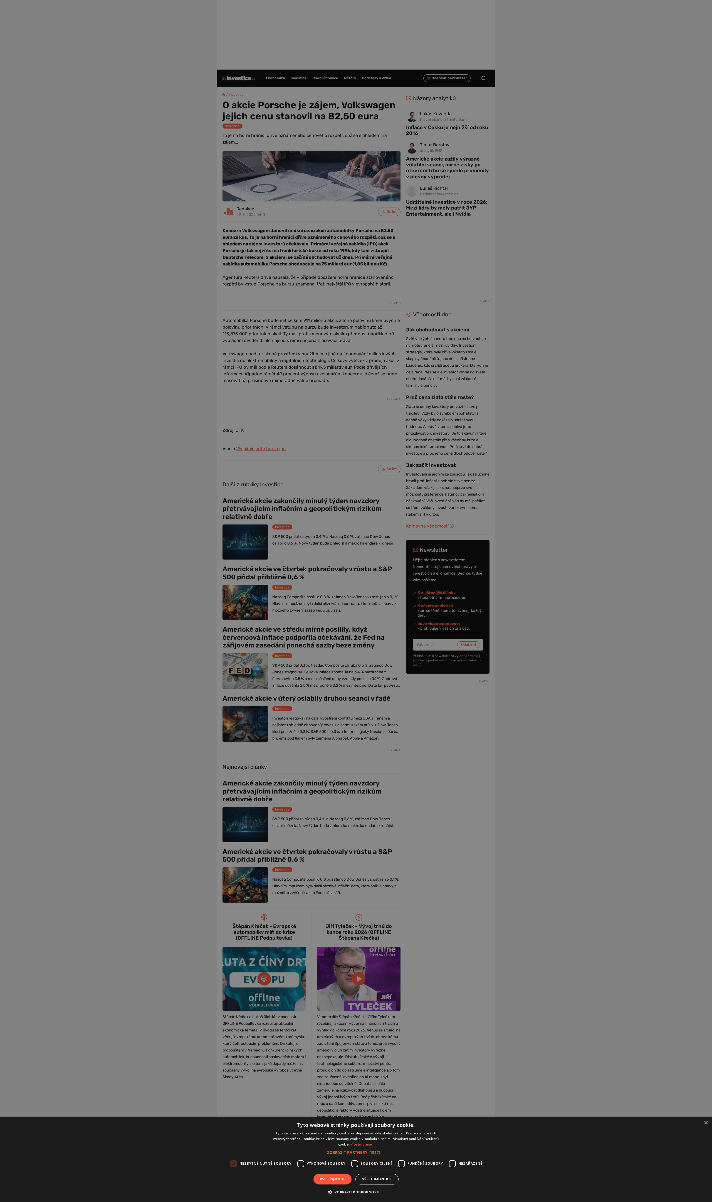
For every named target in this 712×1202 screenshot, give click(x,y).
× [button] (706, 1123)
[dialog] (356, 1159)
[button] (356, 1152)
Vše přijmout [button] (332, 1179)
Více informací (362, 1144)
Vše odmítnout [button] (377, 1179)
